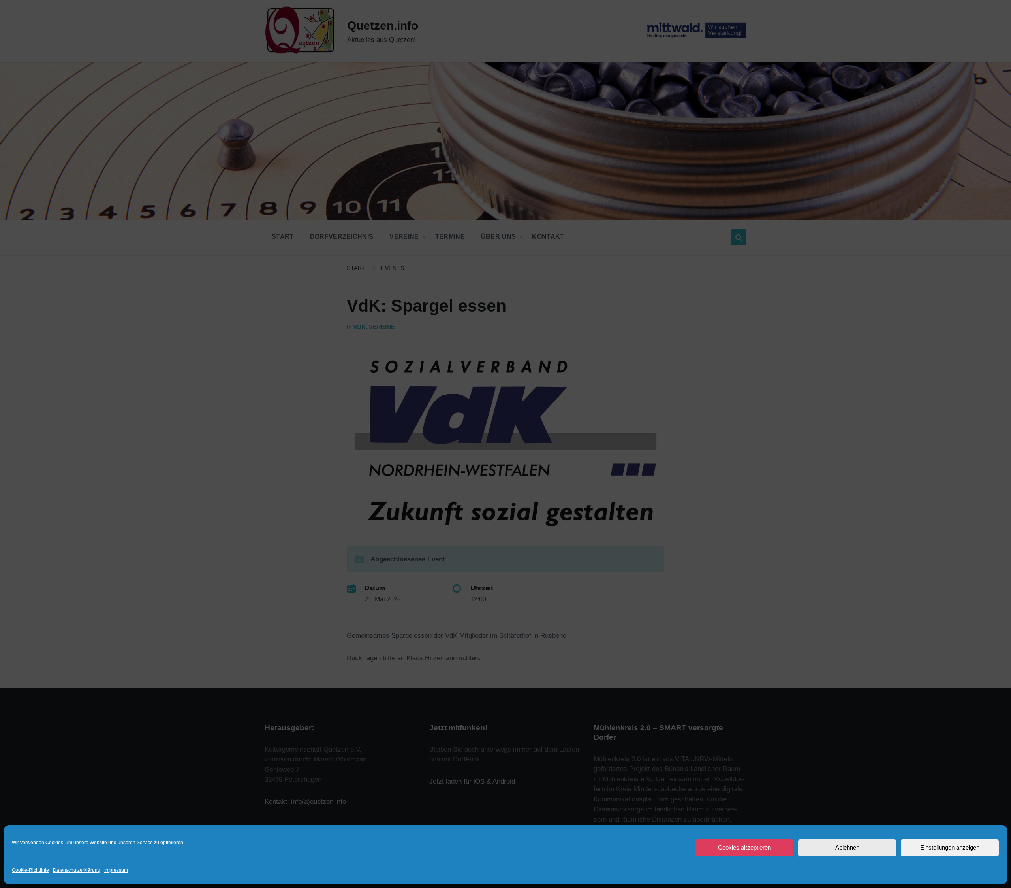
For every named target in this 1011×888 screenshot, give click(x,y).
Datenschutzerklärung (76, 870)
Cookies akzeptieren (744, 847)
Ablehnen (847, 847)
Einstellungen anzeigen (949, 847)
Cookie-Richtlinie (30, 870)
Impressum (116, 870)
